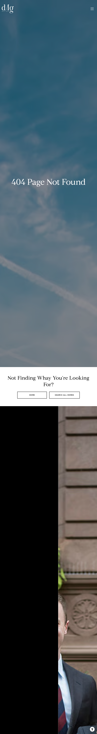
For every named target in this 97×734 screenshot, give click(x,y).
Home (32, 395)
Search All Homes (64, 395)
